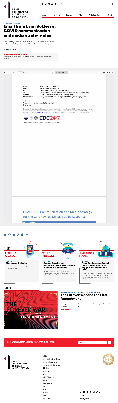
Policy (81, 15)
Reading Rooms (47, 383)
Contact (82, 395)
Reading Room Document (12, 23)
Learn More (65, 309)
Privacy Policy (84, 398)
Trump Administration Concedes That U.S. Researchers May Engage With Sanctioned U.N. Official (96, 266)
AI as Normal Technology (17, 263)
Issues (44, 15)
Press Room (46, 398)
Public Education (94, 15)
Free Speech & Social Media (10, 254)
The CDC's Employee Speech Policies (16, 54)
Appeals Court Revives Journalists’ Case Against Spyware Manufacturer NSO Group (59, 265)
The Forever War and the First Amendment (83, 296)
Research (69, 15)
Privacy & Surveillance (48, 254)
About (110, 15)
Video (44, 389)
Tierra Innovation (15, 399)
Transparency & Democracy (86, 254)
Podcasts (45, 392)
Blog (43, 386)
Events (44, 380)
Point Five (30, 397)
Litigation (57, 15)
